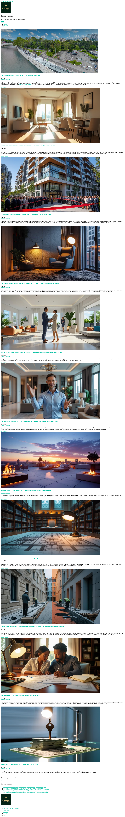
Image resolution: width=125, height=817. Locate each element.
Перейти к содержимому (7, 1)
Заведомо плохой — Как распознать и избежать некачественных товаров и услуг (26, 490)
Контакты (5, 27)
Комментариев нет (5, 79)
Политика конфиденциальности (11, 808)
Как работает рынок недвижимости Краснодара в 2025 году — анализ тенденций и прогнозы (30, 283)
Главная (5, 24)
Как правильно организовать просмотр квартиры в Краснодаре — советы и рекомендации (29, 421)
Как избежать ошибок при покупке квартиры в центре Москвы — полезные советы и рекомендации (32, 626)
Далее (6, 781)
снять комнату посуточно (25, 84)
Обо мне (5, 25)
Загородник (7, 16)
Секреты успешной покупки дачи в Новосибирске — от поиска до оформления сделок (28, 145)
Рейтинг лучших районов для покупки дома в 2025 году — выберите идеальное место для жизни (31, 352)
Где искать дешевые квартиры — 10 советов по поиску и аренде (21, 558)
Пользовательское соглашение (10, 807)
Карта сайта (6, 810)
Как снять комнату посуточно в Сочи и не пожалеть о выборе (20, 75)
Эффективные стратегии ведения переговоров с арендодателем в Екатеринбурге (26, 214)
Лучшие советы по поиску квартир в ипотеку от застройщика (20, 695)
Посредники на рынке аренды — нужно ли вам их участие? (19, 764)
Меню (2, 21)
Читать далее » (4, 87)
